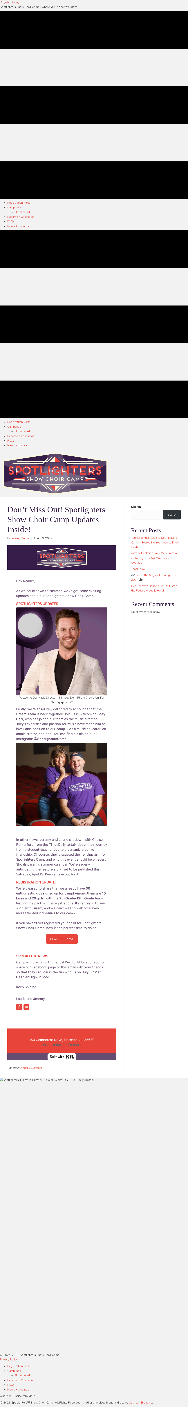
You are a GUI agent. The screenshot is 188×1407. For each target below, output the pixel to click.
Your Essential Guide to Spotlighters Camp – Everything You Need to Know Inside (155, 542)
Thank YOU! (138, 569)
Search (136, 507)
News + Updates (31, 1068)
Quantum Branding (140, 1403)
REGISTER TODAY (61, 939)
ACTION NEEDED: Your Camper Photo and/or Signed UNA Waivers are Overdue (155, 558)
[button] (9, 2)
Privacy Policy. (9, 1360)
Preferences (73, 1045)
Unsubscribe (51, 1045)
